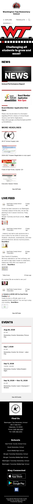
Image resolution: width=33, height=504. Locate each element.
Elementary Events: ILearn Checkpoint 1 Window (16, 386)
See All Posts (16, 189)
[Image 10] (22, 42)
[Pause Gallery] (16, 38)
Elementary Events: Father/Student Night (15, 370)
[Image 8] (16, 42)
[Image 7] (14, 42)
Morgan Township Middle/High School (15, 457)
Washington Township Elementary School (15, 461)
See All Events (16, 397)
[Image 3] (3, 42)
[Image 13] (30, 42)
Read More (5, 241)
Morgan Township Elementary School (15, 454)
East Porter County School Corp (15, 444)
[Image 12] (27, 42)
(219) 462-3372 (17, 432)
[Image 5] (8, 42)
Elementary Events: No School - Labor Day (16, 353)
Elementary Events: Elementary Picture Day (16, 336)
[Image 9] (19, 42)
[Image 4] (6, 42)
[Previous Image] (2, 38)
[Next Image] (30, 38)
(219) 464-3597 (18, 429)
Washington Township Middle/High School (15, 464)
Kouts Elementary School (16, 447)
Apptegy (20, 501)
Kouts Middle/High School (15, 450)
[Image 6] (11, 42)
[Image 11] (25, 42)
